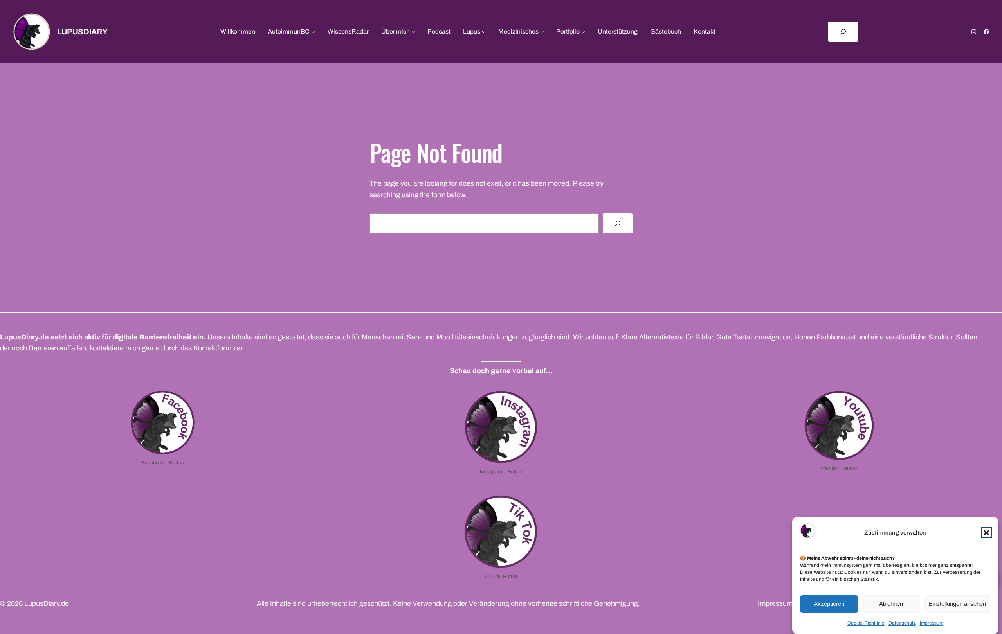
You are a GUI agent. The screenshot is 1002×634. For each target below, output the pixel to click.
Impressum (931, 623)
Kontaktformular (217, 348)
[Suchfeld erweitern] (843, 32)
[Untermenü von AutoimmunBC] (313, 32)
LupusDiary (82, 31)
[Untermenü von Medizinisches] (542, 32)
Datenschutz (902, 623)
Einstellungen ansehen (957, 604)
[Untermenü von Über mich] (413, 32)
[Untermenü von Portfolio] (583, 32)
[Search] (618, 223)
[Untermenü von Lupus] (484, 32)
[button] (986, 533)
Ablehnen (891, 604)
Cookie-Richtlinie (866, 623)
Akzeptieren (829, 604)
